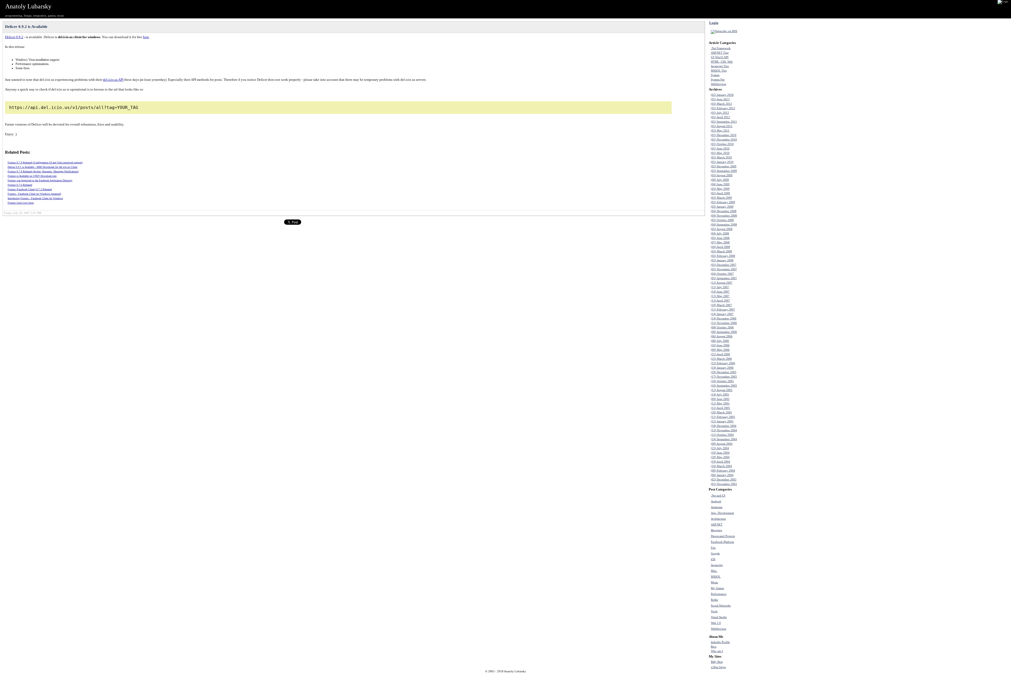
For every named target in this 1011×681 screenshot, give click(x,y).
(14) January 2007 (722, 314)
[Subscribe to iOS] (753, 559)
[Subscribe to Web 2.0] (753, 622)
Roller (714, 599)
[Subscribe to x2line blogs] (753, 667)
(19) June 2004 (720, 452)
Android (716, 501)
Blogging (716, 530)
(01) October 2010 (722, 144)
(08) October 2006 (722, 327)
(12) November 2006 (724, 323)
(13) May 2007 (720, 296)
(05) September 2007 (724, 278)
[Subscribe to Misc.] (753, 570)
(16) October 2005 (722, 381)
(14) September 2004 (724, 439)
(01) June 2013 (720, 99)
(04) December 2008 (723, 211)
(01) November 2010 (724, 139)
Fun (713, 547)
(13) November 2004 (724, 430)
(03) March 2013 (721, 103)
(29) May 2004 (720, 457)
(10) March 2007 (721, 305)
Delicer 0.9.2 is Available (26, 26)
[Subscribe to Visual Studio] (753, 617)
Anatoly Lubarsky (28, 6)
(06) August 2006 (721, 336)
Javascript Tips (720, 66)
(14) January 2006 (722, 367)
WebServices (718, 84)
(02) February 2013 (723, 108)
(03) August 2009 (721, 175)
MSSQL (716, 576)
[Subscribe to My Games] (753, 588)
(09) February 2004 (723, 470)
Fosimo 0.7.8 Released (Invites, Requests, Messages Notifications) (43, 171)
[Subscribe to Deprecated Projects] (753, 536)
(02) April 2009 (720, 193)
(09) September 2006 (724, 332)
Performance (718, 594)
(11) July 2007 (720, 287)
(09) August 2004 (721, 443)
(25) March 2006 (721, 358)
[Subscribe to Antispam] (753, 507)
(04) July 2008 (720, 233)
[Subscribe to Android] (753, 501)
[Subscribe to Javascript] (753, 565)
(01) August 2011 (721, 126)
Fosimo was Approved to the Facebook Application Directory (40, 180)
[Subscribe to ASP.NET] (753, 524)
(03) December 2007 (723, 264)
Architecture (718, 518)
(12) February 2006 (723, 363)
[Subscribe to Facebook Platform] (753, 541)
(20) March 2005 (721, 412)
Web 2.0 (716, 623)
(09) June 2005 (720, 399)
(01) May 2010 (720, 153)
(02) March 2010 (721, 157)
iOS (713, 559)
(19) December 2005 (723, 372)
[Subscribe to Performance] (753, 594)
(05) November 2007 (724, 269)
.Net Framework (721, 48)
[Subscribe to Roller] (753, 599)
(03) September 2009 (724, 170)
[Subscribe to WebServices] (753, 628)
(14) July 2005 (720, 394)
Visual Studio (719, 617)
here (146, 37)
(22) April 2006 (720, 354)
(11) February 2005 (723, 416)
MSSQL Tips (719, 70)
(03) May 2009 (720, 188)
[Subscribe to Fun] (753, 547)
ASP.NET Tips (719, 52)
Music (714, 582)
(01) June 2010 (720, 148)
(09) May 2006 (720, 349)
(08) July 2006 (720, 340)
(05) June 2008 (720, 238)
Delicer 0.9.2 (14, 37)
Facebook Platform (722, 541)
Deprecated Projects (723, 536)
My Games (717, 588)
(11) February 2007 (723, 309)
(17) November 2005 (724, 376)
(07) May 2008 (720, 242)
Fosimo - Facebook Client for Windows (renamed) (34, 193)
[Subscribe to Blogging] (753, 530)
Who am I (717, 651)
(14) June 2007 (720, 291)
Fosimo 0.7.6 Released (20, 184)
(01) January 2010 (722, 162)
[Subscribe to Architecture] (753, 518)
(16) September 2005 (724, 385)
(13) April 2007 (720, 300)
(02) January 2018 (722, 94)
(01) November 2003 (724, 484)
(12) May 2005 (720, 403)
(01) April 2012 (720, 117)
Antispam (716, 507)
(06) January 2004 (722, 475)
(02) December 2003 (723, 479)
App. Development (722, 513)
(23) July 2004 (720, 448)
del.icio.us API (113, 80)
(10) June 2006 (720, 345)
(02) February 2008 (723, 255)
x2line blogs (718, 667)
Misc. (714, 570)
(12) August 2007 (721, 282)
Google (715, 553)
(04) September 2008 (724, 224)
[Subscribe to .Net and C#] (753, 495)
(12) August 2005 (721, 390)
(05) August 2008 (721, 229)
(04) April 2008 (720, 247)
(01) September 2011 (724, 121)
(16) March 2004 (721, 466)
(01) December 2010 (723, 135)
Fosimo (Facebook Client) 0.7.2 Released (30, 189)
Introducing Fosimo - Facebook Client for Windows (35, 198)
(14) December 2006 (723, 318)
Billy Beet (717, 661)
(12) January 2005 (722, 421)
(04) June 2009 (720, 184)
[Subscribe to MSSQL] (753, 576)
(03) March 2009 (721, 197)
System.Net (718, 79)
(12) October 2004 (722, 434)
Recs (713, 646)
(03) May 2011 (720, 130)
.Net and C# (718, 495)
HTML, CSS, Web (722, 61)
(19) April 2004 (720, 461)
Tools (714, 611)
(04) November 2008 (724, 215)
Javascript (717, 565)
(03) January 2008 (722, 260)
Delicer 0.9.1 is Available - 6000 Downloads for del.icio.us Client (42, 167)
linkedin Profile (720, 642)
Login (713, 23)
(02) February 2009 (723, 202)
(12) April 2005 (720, 408)
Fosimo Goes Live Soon (21, 202)
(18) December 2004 (723, 425)
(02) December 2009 (723, 166)
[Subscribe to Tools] (753, 611)
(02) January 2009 (722, 206)
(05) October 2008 (722, 220)
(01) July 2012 (720, 112)
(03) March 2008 (721, 251)
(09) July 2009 (720, 179)
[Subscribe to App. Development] (753, 512)
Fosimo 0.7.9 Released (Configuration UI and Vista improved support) (45, 162)
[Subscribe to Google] (753, 553)
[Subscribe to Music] (753, 582)
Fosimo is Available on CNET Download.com (32, 175)
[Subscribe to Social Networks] (753, 605)
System (715, 75)
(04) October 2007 (722, 273)
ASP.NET (716, 524)
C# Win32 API (719, 57)
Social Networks (721, 605)
